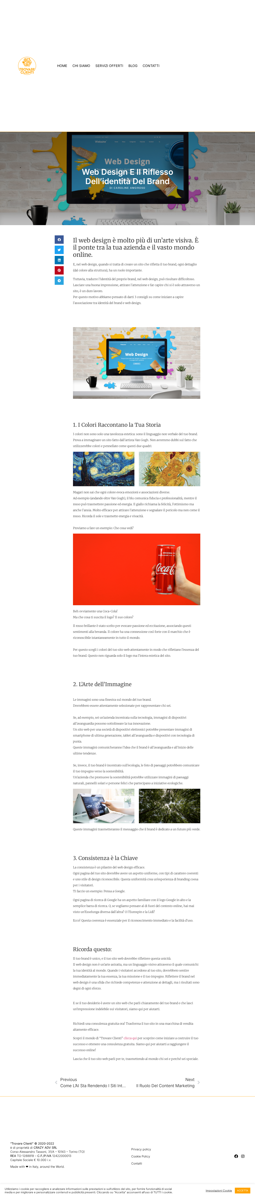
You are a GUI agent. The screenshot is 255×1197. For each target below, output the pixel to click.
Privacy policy (141, 1149)
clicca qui (130, 1038)
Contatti (151, 66)
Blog (132, 66)
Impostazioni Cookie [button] (219, 1190)
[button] (59, 239)
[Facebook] (236, 1156)
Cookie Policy (140, 1156)
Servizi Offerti (109, 66)
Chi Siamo (81, 66)
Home (62, 66)
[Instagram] (243, 1156)
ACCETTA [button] (242, 1190)
